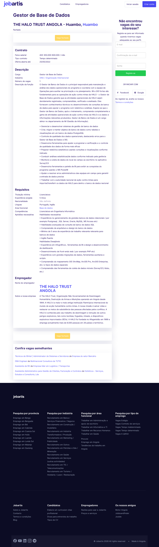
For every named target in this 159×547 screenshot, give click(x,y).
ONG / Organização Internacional (54, 78)
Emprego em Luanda (22, 438)
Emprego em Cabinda (22, 428)
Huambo (90, 24)
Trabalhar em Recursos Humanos (95, 430)
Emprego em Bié (20, 424)
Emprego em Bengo (22, 418)
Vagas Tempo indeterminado (128, 427)
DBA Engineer (21, 361)
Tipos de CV (52, 520)
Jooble (118, 516)
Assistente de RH (22, 366)
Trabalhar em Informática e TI (94, 427)
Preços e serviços (89, 513)
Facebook (124, 92)
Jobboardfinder (122, 513)
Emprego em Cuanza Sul (24, 431)
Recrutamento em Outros (58, 444)
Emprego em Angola (90, 442)
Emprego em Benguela (23, 421)
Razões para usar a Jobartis (93, 510)
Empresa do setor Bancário (84, 356)
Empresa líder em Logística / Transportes (51, 366)
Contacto (17, 513)
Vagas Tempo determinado (127, 430)
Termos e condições (124, 102)
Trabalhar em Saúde (90, 434)
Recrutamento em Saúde (58, 454)
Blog (15, 520)
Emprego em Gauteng (22, 448)
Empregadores (82, 4)
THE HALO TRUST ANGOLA (56, 288)
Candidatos (65, 4)
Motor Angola (121, 510)
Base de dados (46, 208)
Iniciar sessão (133, 4)
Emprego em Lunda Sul (23, 441)
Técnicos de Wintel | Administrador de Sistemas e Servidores (42, 356)
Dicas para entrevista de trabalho (62, 516)
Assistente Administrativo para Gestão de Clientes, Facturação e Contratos (48, 371)
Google (140, 92)
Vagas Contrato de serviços (127, 424)
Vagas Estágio (121, 420)
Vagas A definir (122, 434)
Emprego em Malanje (22, 444)
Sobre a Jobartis (20, 510)
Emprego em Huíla (21, 434)
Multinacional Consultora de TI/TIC (45, 361)
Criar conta (149, 4)
